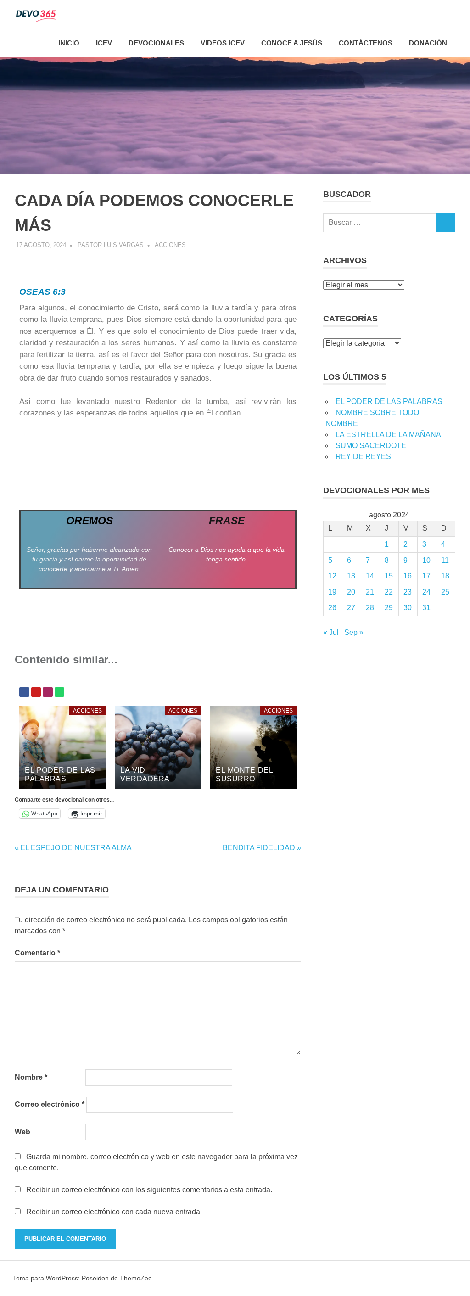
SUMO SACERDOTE (371, 445)
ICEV (104, 43)
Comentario (37, 953)
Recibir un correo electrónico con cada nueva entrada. (114, 1212)
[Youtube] (36, 692)
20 (351, 592)
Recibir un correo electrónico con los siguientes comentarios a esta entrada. (149, 1190)
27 (351, 608)
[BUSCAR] (445, 222)
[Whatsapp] (60, 692)
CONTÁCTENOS (365, 43)
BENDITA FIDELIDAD (259, 848)
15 (389, 576)
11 (445, 560)
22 (389, 592)
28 (370, 608)
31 (426, 608)
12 (332, 576)
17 (426, 576)
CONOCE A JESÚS (291, 43)
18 (445, 576)
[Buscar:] (379, 222)
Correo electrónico (49, 1104)
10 (426, 560)
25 (445, 592)
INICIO (68, 43)
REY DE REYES (363, 456)
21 (370, 592)
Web (22, 1132)
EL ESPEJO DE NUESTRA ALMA (76, 848)
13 (351, 576)
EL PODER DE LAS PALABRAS (389, 401)
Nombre (31, 1077)
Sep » (354, 632)
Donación (428, 43)
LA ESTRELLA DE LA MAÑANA (388, 434)
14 (370, 576)
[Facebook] (24, 692)
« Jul (331, 632)
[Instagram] (48, 692)
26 (332, 608)
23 (407, 592)
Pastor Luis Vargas (111, 244)
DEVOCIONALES (156, 43)
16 (407, 576)
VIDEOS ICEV (223, 43)
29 (389, 608)
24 (426, 592)
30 (407, 608)
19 (332, 592)
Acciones (170, 244)
